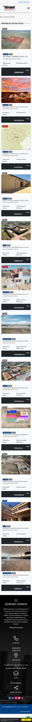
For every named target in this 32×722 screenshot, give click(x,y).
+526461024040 (16, 648)
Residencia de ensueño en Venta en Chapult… (16, 528)
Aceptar (26, 719)
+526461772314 (16, 650)
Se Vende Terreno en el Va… (16, 57)
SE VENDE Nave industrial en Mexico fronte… (16, 341)
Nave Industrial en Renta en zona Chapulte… (16, 575)
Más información (11, 720)
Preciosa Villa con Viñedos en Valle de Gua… (16, 247)
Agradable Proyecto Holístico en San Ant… (16, 107)
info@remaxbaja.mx (16, 683)
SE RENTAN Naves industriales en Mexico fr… (16, 434)
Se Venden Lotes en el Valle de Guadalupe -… (16, 153)
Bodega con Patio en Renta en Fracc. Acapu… (16, 200)
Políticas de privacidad (16, 627)
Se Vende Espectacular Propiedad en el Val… (16, 294)
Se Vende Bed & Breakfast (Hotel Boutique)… (16, 388)
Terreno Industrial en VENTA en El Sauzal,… (16, 481)
